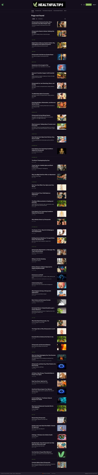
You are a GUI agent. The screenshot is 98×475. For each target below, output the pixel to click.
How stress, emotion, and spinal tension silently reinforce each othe (43, 87)
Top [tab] (36, 18)
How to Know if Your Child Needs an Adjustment (41, 193)
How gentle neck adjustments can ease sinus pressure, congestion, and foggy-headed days (42, 117)
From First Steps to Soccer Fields (38, 322)
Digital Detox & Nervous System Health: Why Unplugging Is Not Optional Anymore (43, 43)
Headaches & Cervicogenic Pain (40, 65)
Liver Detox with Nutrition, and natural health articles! (42, 453)
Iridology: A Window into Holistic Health (42, 435)
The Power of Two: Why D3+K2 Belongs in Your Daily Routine (43, 230)
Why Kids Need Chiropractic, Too (40, 320)
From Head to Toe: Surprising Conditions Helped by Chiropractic (42, 149)
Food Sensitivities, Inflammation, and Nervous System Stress (44, 103)
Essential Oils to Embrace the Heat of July (42, 336)
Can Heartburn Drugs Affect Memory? (42, 452)
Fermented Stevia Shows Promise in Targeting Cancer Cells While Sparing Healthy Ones (43, 311)
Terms (14, 473)
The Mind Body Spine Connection (40, 93)
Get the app (54, 473)
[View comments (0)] (40, 28)
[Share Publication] (84, 4)
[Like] (32, 28)
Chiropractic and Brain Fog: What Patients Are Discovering (44, 364)
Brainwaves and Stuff (37, 275)
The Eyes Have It (35, 436)
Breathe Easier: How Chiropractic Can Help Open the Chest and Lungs (43, 443)
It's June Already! (35, 409)
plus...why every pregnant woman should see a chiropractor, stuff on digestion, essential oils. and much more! (43, 464)
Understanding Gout (37, 283)
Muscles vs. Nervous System (37, 252)
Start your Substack (46, 473)
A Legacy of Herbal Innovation (38, 301)
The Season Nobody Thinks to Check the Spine (41, 34)
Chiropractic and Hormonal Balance (41, 344)
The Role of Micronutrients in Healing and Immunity (42, 202)
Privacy (11, 473)
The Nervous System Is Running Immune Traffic (41, 25)
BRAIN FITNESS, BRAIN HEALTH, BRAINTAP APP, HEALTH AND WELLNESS (43, 391)
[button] (32, 10)
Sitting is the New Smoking (39, 259)
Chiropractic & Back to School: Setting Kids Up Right (43, 32)
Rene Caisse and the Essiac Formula (41, 300)
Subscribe (89, 4)
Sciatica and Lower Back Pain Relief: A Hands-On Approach (44, 426)
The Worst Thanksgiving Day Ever (41, 160)
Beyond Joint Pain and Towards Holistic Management (42, 284)
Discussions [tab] (40, 18)
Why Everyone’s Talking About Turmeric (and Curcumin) (43, 125)
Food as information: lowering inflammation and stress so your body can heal (43, 106)
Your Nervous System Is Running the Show (40, 56)
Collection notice (18, 473)
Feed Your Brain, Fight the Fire (39, 381)
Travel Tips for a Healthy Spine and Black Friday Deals (42, 166)
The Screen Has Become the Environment (40, 46)
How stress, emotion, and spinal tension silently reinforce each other (43, 96)
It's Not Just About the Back (37, 151)
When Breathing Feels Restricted (38, 445)
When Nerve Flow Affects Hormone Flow (40, 346)
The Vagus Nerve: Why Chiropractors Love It (43, 328)
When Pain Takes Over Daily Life (38, 428)
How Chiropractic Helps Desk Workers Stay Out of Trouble (43, 137)
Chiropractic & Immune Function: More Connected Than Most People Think (42, 22)
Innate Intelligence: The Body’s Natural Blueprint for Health (42, 398)
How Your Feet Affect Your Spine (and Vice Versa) (43, 185)
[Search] (81, 4)
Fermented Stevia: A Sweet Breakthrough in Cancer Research (43, 308)
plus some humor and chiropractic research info (41, 241)
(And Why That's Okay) (36, 176)
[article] (49, 25)
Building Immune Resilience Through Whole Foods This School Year (43, 238)
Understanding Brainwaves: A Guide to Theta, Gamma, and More (43, 277)
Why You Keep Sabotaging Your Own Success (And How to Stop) (44, 356)
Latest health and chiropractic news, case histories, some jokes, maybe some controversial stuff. (43, 205)
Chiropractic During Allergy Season (41, 115)
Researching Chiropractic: (38, 417)
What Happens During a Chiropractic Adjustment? (41, 291)
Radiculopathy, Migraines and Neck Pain (39, 419)
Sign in (94, 4)
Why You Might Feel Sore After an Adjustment (43, 174)
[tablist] (37, 19)
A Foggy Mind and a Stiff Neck (38, 367)
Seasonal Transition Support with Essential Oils (43, 73)
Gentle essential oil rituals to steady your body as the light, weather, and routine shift (43, 77)
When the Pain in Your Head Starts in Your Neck (41, 66)
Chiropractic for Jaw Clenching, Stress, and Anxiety (43, 84)
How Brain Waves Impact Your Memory (42, 389)
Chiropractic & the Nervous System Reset (42, 54)
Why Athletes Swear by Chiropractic (41, 219)
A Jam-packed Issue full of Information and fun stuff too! (43, 140)
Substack (86, 473)
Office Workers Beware (36, 260)
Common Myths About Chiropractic (41, 462)
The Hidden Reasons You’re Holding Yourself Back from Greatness (42, 359)
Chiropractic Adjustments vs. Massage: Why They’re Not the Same (43, 250)
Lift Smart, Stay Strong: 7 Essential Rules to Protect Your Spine (43, 373)
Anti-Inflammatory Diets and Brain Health (40, 382)
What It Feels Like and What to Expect (39, 294)
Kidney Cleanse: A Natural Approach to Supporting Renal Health (42, 267)
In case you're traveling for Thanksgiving (40, 168)
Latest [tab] (33, 18)
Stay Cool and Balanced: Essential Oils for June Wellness (42, 406)
